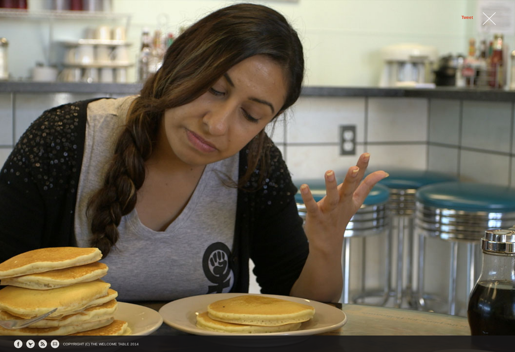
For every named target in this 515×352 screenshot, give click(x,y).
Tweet (467, 17)
